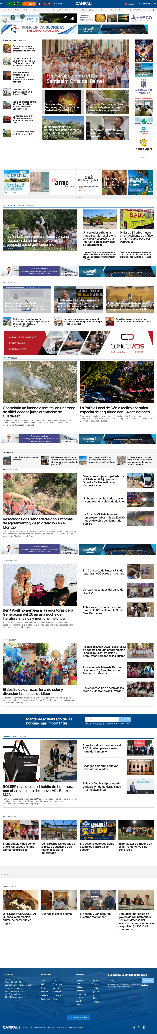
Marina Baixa (7, 10)
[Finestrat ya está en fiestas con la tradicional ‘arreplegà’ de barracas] (7, 48)
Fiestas (76, 10)
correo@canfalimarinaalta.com (18, 985)
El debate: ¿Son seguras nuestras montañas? (95, 915)
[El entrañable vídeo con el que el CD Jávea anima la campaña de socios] (21, 830)
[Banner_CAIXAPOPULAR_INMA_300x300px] (114, 182)
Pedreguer (57, 984)
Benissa (44, 991)
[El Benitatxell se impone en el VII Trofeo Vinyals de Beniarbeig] (136, 830)
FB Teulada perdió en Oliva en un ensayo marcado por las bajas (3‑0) (23, 119)
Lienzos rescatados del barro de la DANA (103, 591)
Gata (55, 980)
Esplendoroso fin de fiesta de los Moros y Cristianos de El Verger (103, 690)
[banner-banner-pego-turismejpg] (116, 18)
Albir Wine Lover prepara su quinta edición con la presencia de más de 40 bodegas (24, 77)
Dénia (43, 980)
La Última (138, 10)
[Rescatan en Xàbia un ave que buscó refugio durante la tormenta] (107, 128)
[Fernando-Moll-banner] (144, 126)
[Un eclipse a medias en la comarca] (7, 460)
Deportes (104, 10)
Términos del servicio (123, 986)
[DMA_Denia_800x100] (39, 18)
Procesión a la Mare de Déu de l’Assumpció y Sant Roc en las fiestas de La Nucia (102, 670)
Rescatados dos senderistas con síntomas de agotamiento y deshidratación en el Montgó (38, 523)
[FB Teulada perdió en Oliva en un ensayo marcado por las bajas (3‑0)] (7, 119)
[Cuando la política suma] (59, 900)
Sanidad (46, 10)
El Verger (57, 991)
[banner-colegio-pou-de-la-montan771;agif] (144, 106)
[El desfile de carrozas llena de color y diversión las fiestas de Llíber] (40, 664)
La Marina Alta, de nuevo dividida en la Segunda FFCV (22, 91)
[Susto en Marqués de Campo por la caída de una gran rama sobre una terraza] (107, 102)
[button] (1, 3)
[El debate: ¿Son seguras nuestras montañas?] (98, 900)
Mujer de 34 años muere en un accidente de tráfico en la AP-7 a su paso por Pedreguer (136, 237)
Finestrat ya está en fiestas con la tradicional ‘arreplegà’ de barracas (24, 48)
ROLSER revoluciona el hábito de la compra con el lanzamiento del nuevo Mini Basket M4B (38, 791)
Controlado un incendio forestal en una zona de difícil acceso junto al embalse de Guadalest (39, 412)
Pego (55, 999)
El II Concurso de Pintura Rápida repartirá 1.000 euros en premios (103, 572)
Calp (43, 988)
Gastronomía (57, 10)
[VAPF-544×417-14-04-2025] (144, 70)
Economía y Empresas (89, 10)
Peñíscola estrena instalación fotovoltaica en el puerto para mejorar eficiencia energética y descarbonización (31, 322)
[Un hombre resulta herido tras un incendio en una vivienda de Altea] (140, 499)
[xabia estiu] (140, 182)
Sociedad (27, 10)
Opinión (129, 10)
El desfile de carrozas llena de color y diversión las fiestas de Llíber (33, 691)
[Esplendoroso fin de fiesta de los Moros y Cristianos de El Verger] (140, 689)
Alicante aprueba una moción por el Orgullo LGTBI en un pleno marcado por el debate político (83, 321)
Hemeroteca (97, 1002)
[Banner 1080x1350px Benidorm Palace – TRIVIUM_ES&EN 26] (144, 51)
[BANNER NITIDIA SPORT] (144, 145)
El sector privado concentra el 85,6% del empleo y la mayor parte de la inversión (102, 748)
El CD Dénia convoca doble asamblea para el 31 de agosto (97, 846)
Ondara (56, 988)
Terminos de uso (61, 1027)
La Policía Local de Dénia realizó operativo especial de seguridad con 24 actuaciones (115, 410)
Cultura (67, 10)
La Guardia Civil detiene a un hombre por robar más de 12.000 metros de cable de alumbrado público (104, 519)
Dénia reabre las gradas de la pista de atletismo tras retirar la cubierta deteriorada (58, 848)
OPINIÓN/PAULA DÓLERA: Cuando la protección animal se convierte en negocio (19, 918)
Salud (78, 1001)
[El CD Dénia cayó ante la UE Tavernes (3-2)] (7, 133)
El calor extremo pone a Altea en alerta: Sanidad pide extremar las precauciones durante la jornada (136, 254)
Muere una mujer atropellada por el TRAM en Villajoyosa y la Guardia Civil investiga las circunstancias (103, 481)
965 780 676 (15, 982)
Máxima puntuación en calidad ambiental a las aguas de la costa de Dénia (102, 459)
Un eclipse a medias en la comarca (25, 458)
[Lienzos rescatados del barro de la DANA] (140, 590)
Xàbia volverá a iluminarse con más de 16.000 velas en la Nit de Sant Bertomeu (103, 610)
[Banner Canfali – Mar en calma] (39, 182)
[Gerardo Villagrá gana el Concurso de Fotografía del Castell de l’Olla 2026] (63, 102)
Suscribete (125, 719)
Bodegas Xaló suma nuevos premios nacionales (100, 767)
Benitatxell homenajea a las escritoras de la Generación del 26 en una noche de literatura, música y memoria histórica (38, 614)
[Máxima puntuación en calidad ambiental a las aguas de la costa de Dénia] (83, 460)
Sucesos (37, 10)
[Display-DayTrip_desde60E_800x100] (39, 271)
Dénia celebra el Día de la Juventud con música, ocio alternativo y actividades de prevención (64, 460)
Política (17, 10)
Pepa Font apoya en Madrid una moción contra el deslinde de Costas (133, 320)
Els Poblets (58, 995)
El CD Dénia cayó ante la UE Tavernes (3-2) (23, 133)
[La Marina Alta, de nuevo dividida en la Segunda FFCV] (7, 92)
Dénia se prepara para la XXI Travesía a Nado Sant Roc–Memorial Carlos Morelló (24, 105)
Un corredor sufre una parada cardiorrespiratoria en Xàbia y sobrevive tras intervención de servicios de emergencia (99, 238)
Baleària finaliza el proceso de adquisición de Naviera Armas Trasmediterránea (102, 786)
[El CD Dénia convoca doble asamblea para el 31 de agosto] (98, 830)
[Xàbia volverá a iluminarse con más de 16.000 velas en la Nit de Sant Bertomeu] (140, 609)
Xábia (43, 984)
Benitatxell (45, 999)
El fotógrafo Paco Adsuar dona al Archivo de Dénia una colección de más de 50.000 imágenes (139, 460)
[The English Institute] (88, 182)
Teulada (44, 995)
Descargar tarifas (80, 1017)
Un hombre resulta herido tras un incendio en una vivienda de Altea (104, 500)
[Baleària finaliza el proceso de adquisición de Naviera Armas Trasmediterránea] (140, 786)
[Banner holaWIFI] (113, 29)
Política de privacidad (76, 1027)
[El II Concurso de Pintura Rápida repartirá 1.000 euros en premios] (140, 571)
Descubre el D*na (117, 10)
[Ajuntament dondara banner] (144, 87)
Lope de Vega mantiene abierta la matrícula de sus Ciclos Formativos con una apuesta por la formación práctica (100, 255)
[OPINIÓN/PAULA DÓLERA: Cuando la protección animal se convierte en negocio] (21, 900)
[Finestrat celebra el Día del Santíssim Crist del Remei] (85, 64)
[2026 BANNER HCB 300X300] (16, 182)
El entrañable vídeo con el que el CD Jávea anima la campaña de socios (19, 846)
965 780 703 (14, 979)
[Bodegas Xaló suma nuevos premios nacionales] (140, 767)
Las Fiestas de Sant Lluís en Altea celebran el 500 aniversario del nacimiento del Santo (24, 62)
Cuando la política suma (56, 913)
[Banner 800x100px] (39, 29)
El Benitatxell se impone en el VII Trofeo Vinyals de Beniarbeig (135, 846)
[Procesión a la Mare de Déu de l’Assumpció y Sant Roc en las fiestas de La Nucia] (140, 670)
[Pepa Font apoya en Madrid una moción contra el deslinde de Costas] (110, 321)
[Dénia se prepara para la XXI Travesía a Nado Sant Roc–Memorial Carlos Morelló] (7, 105)
